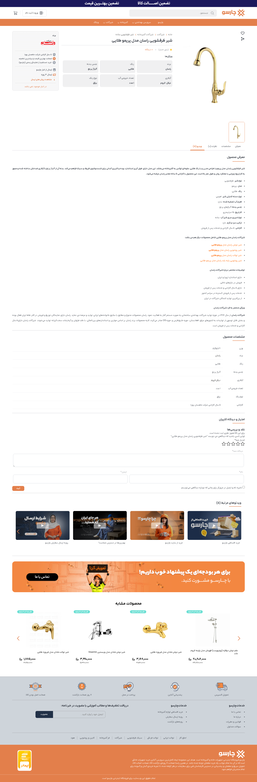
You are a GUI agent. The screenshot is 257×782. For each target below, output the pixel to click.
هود (73, 738)
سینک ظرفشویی (134, 738)
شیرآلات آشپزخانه (145, 34)
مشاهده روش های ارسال (41, 79)
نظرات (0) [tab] (212, 146)
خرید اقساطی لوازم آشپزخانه (170, 712)
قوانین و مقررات (233, 721)
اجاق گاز (182, 738)
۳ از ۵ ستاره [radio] (233, 444)
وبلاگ (96, 22)
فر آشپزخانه (104, 738)
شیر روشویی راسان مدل (225, 250)
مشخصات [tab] (226, 146)
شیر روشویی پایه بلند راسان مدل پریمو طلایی (221, 260)
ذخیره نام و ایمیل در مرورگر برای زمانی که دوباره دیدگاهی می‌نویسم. (211, 487)
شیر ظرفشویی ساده (125, 34)
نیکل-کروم (215, 380)
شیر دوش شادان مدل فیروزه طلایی (165, 652)
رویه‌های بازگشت (175, 721)
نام (241, 472)
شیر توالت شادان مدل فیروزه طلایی (53, 652)
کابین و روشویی (87, 738)
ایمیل (124, 472)
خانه (170, 34)
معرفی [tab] (238, 146)
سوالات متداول (234, 726)
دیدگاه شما (237, 451)
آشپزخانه (124, 22)
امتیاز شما (240, 440)
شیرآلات (109, 22)
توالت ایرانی (168, 738)
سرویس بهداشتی (143, 22)
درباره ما (237, 717)
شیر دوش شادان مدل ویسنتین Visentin (106, 652)
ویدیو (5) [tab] (197, 146)
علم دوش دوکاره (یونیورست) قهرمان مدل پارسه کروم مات (214, 652)
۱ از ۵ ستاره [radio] (243, 444)
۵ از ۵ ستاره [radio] (224, 444)
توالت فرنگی (152, 738)
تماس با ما (236, 712)
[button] (18, 531)
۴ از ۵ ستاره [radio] (228, 444)
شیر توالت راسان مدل (226, 255)
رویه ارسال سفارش (174, 717)
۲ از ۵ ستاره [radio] (238, 444)
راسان (217, 355)
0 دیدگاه (149, 49)
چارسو (160, 22)
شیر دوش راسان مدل (226, 245)
